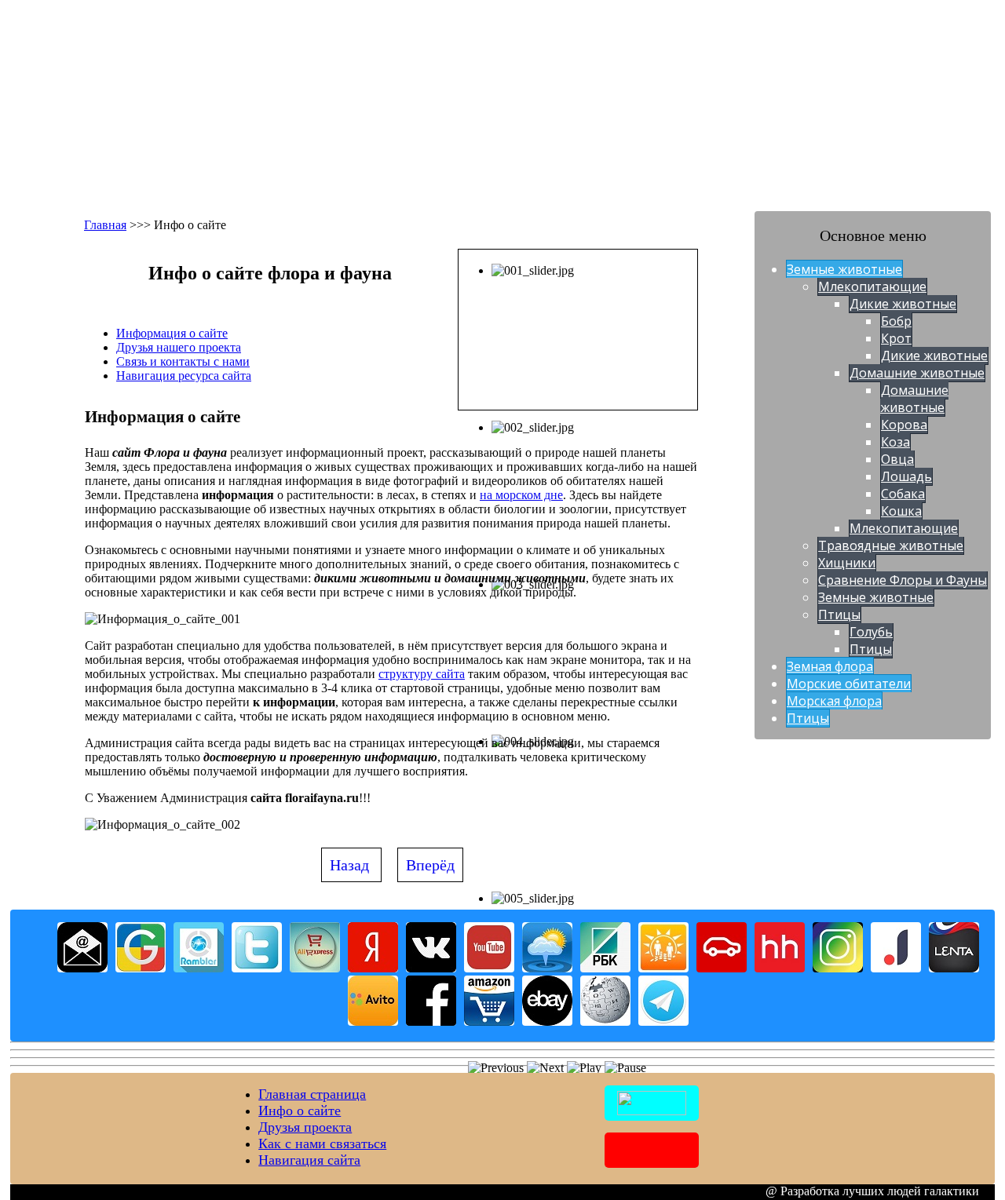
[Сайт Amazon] (489, 1021)
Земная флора (830, 666)
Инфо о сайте (299, 1110)
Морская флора (834, 700)
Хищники (846, 562)
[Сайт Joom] (896, 968)
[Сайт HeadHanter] (780, 968)
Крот (896, 338)
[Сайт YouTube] (489, 968)
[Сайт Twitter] (257, 968)
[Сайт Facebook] (431, 1021)
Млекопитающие (872, 286)
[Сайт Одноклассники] (663, 968)
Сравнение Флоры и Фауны (902, 580)
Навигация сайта (309, 1160)
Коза (895, 441)
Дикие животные (903, 303)
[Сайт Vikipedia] (605, 1021)
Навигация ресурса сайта (183, 375)
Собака (903, 493)
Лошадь (906, 476)
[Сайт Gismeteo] (547, 968)
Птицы (839, 614)
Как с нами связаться (322, 1143)
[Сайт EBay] (547, 1021)
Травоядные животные (890, 545)
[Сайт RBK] (605, 968)
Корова (904, 424)
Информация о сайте (172, 333)
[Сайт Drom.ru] (721, 968)
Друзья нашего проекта (178, 347)
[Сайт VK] (431, 968)
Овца (897, 459)
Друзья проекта (305, 1127)
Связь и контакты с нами (183, 361)
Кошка (901, 511)
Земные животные (844, 269)
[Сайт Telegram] (663, 1021)
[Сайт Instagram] (838, 968)
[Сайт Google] (140, 968)
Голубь (871, 631)
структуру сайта (421, 673)
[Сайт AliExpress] (315, 968)
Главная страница (312, 1094)
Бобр (896, 321)
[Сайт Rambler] (199, 968)
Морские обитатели (849, 683)
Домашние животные (917, 372)
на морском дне (521, 495)
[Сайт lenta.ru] (954, 968)
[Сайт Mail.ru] (82, 968)
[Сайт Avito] (373, 1021)
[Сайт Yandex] (373, 968)
